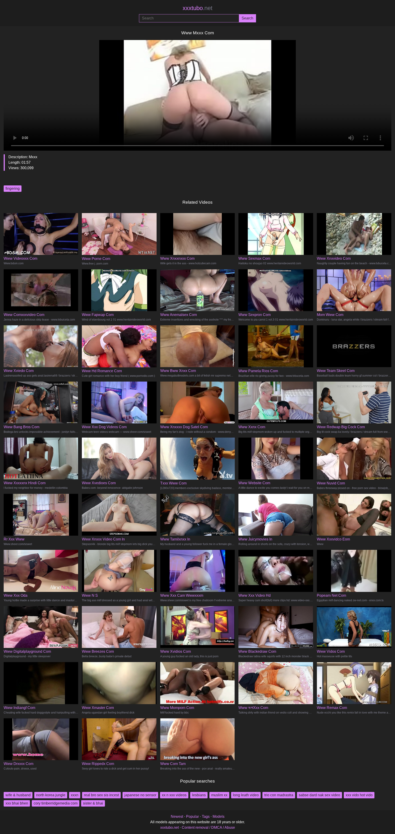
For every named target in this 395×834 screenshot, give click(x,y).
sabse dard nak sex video (319, 795)
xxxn (74, 795)
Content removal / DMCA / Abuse (208, 827)
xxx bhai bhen (16, 803)
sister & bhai (93, 803)
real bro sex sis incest (101, 795)
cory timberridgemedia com (55, 803)
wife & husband (18, 795)
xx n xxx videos (174, 795)
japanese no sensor (140, 795)
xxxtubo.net (169, 827)
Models (218, 816)
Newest (177, 816)
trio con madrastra (278, 795)
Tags (206, 816)
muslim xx (219, 795)
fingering (12, 188)
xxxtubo (197, 8)
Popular (192, 816)
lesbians (199, 795)
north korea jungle (50, 795)
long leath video (246, 795)
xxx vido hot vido (359, 795)
